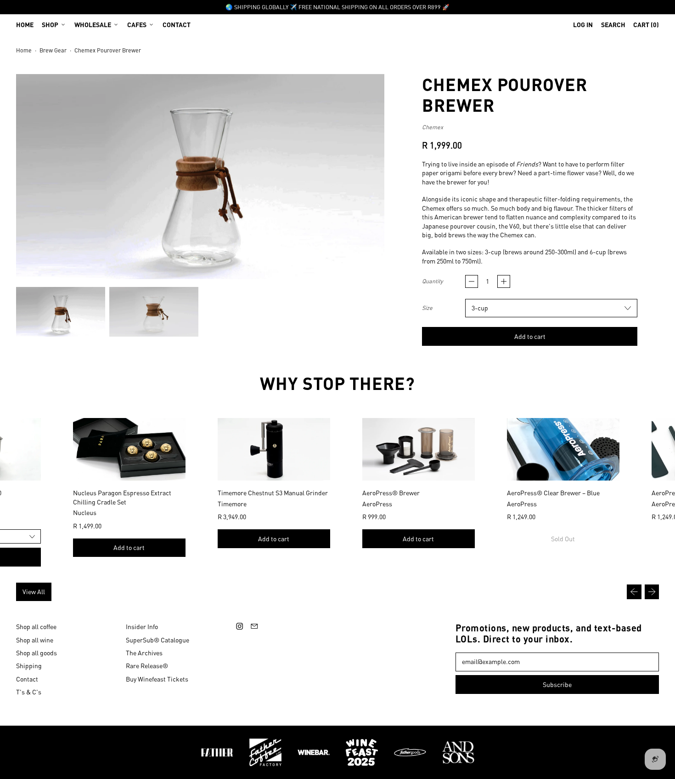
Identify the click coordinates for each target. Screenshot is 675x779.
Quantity (432, 281)
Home (25, 24)
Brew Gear (53, 50)
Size (427, 307)
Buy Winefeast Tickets (157, 679)
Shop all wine (34, 640)
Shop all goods (36, 652)
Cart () (646, 26)
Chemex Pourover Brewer (107, 50)
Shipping (29, 665)
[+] (503, 281)
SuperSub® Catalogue (157, 640)
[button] (613, 24)
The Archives (144, 652)
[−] (471, 281)
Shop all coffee (36, 626)
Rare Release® (147, 665)
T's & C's (28, 691)
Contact (177, 24)
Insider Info (142, 626)
